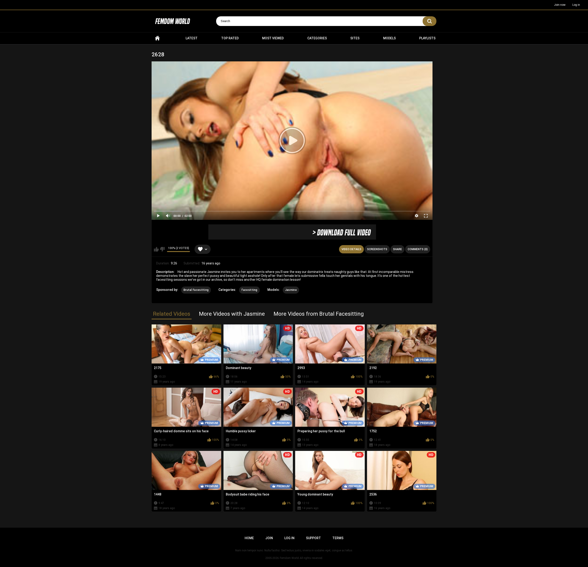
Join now (559, 4)
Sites (354, 38)
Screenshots (377, 249)
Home (157, 38)
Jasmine (291, 290)
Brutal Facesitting (196, 290)
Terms (337, 538)
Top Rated (230, 38)
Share (397, 249)
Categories (317, 38)
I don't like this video (162, 249)
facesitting (249, 290)
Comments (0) (418, 249)
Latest (192, 38)
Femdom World (289, 558)
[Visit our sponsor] (292, 232)
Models (389, 38)
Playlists (427, 38)
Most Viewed (273, 38)
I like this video (156, 249)
